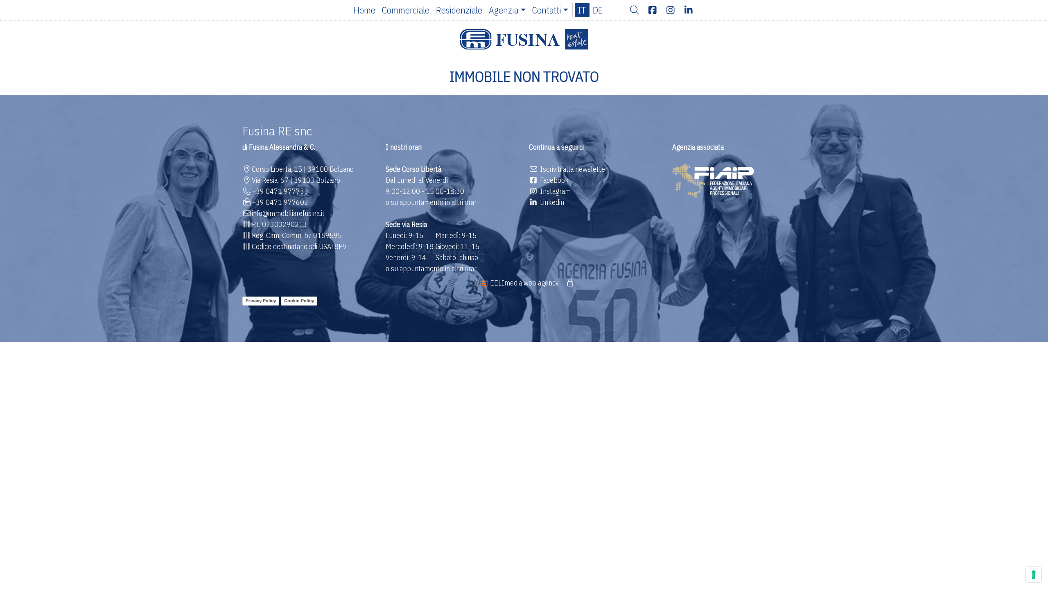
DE (598, 10)
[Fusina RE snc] (524, 39)
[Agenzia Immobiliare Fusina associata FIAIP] (713, 179)
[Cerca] (635, 10)
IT (582, 10)
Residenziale (459, 10)
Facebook (553, 180)
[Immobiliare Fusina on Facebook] (653, 10)
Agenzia (503, 10)
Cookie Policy (299, 300)
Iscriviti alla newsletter (573, 169)
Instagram (554, 191)
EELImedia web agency (524, 283)
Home (364, 10)
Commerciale (405, 10)
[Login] (570, 283)
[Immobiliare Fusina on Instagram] (671, 10)
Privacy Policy (261, 300)
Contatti (546, 10)
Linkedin (551, 202)
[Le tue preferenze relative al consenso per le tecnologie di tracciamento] (1033, 574)
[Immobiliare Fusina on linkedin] (689, 10)
